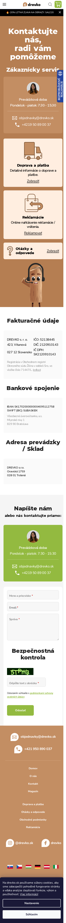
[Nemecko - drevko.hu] (37, 866)
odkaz (36, 370)
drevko (56, 843)
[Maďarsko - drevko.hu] (28, 866)
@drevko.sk (24, 843)
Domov (33, 768)
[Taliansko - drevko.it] (56, 866)
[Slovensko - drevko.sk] (10, 866)
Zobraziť (33, 181)
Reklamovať (33, 233)
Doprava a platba (33, 804)
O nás (33, 776)
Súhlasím (32, 914)
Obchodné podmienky (33, 819)
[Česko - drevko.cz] (19, 866)
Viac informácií (29, 894)
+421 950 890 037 (38, 749)
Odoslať (20, 710)
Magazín (33, 791)
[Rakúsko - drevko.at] (47, 866)
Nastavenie (31, 903)
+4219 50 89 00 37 (36, 124)
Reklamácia (33, 827)
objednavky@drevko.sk (36, 118)
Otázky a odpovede (33, 812)
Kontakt (33, 784)
